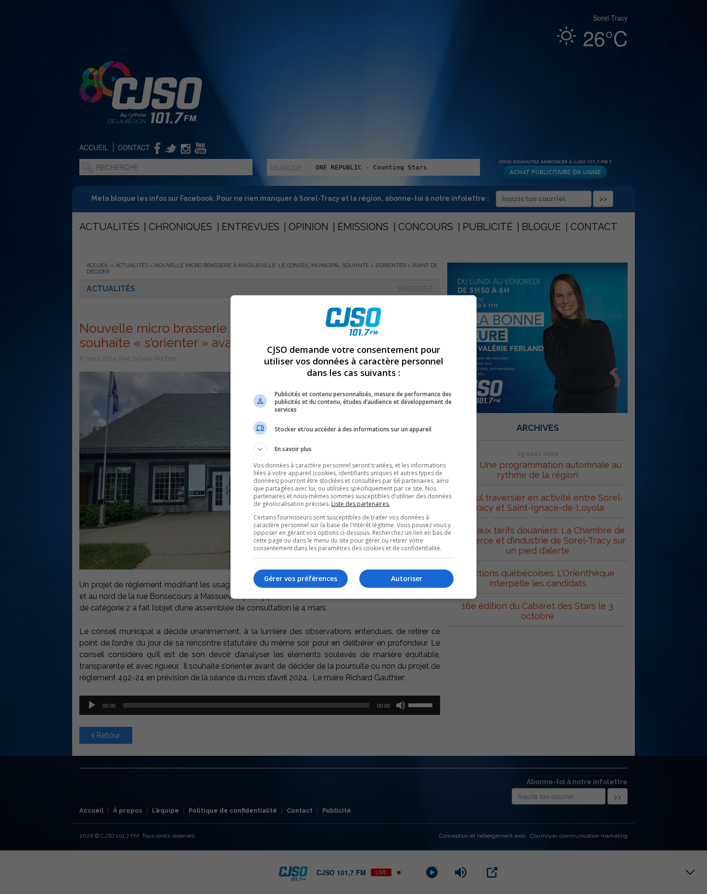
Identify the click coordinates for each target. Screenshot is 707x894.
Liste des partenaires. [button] (360, 504)
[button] (353, 449)
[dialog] (353, 447)
